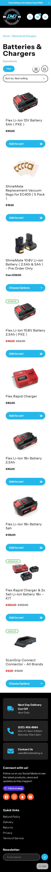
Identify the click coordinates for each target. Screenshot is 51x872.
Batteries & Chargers (24, 36)
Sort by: (9, 78)
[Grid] (36, 68)
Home (6, 36)
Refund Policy (11, 816)
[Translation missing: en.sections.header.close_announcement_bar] (49, 2)
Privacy (7, 832)
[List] (44, 68)
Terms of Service (13, 838)
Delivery (8, 822)
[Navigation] (45, 17)
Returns (8, 827)
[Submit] (44, 857)
